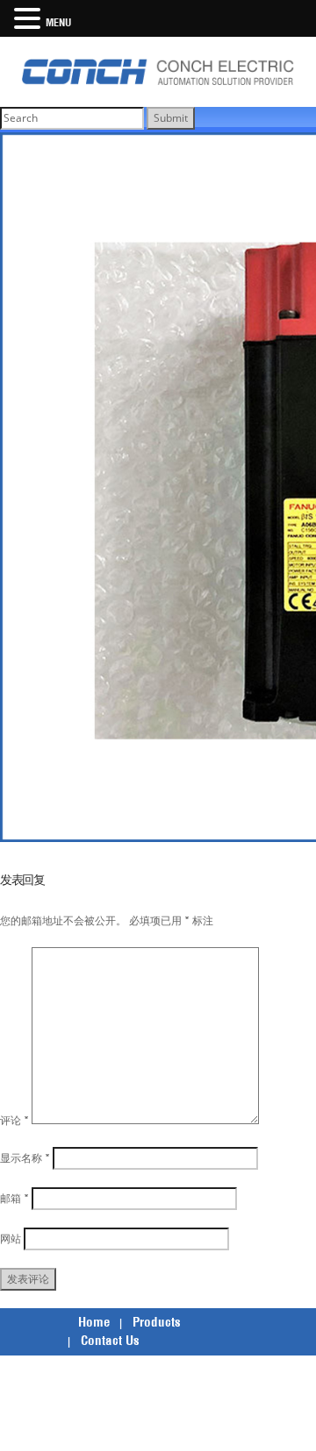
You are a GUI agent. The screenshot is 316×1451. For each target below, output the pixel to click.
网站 (10, 1238)
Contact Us (110, 1340)
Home (94, 1321)
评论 (14, 1120)
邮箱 (14, 1198)
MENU (58, 22)
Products (157, 1321)
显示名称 (25, 1157)
